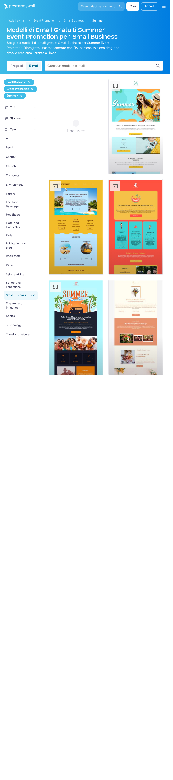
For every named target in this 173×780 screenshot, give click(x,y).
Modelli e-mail (16, 20)
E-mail (34, 66)
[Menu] (164, 6)
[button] (34, 107)
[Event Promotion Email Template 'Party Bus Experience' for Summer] (76, 227)
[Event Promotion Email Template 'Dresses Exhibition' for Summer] (135, 126)
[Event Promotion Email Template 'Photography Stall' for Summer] (135, 227)
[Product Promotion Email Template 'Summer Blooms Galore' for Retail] (135, 327)
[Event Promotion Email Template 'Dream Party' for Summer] (76, 327)
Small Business (74, 20)
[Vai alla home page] (17, 6)
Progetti (16, 66)
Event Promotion (44, 20)
